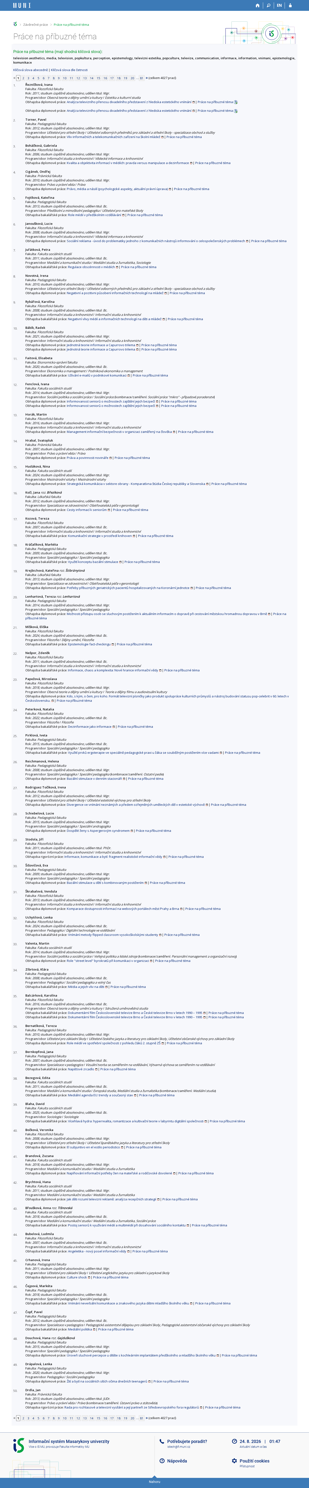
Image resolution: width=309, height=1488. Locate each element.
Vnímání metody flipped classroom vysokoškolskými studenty (113, 934)
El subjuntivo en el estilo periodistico (93, 1147)
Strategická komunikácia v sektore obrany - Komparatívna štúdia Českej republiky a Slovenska (136, 484)
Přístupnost (247, 1466)
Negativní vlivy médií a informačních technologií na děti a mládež (115, 319)
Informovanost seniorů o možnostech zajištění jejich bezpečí (111, 401)
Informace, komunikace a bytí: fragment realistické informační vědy (113, 856)
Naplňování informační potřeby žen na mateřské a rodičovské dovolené (119, 1173)
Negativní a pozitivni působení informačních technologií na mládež (115, 293)
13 (85, 78)
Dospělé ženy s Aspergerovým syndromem (98, 830)
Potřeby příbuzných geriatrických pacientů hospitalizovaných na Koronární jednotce (128, 588)
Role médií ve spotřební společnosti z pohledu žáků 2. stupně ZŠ (114, 1043)
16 (105, 78)
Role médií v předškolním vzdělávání (94, 215)
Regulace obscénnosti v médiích (91, 267)
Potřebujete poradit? (187, 1441)
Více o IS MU (37, 1446)
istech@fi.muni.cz (178, 1446)
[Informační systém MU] (15, 24)
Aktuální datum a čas (253, 1446)
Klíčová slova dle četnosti (69, 70)
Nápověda (177, 1460)
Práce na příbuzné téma (71, 24)
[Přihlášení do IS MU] (290, 5)
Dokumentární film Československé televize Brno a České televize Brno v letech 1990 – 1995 (135, 1013)
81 (141, 78)
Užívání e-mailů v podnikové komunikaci (97, 375)
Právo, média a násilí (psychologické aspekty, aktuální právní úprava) (117, 189)
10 (64, 78)
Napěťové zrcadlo (81, 1069)
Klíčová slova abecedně (30, 70)
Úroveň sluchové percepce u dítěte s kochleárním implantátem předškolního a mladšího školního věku (141, 1355)
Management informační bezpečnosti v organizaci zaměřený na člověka (119, 432)
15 (98, 78)
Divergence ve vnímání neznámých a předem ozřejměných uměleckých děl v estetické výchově (136, 804)
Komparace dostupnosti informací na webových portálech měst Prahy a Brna (123, 908)
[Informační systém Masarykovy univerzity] (22, 5)
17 (112, 78)
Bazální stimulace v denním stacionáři (94, 778)
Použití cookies (254, 1460)
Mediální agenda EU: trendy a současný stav (100, 1095)
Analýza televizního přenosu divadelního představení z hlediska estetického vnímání (129, 102)
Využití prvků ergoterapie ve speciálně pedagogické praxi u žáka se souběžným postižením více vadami (143, 752)
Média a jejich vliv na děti (86, 987)
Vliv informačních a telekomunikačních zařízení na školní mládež (113, 137)
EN (279, 5)
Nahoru (154, 1482)
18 (118, 78)
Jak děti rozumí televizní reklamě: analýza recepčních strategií (111, 1199)
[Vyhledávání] (268, 5)
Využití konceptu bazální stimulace (93, 562)
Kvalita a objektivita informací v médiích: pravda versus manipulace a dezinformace (128, 163)
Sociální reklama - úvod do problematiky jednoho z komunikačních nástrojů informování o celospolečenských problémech (156, 241)
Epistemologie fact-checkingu (89, 644)
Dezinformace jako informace (90, 726)
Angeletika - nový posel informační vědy (97, 1251)
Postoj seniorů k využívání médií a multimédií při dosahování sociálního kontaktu (127, 1225)
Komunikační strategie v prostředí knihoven (100, 536)
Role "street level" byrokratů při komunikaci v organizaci (108, 961)
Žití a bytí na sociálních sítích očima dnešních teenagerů (107, 1381)
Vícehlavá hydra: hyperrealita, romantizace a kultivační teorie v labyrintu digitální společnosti (136, 1121)
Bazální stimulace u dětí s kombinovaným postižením (105, 882)
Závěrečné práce (35, 24)
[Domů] (257, 5)
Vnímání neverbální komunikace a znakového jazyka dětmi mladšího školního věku (128, 1303)
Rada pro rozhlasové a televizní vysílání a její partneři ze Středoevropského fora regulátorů (131, 1407)
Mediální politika (80, 1329)
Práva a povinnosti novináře (87, 458)
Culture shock (77, 1277)
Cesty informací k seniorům (87, 510)
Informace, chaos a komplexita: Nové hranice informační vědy (113, 670)
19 (125, 78)
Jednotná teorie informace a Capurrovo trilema (101, 345)
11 (71, 78)
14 (91, 78)
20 (132, 78)
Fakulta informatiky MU (74, 1446)
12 (78, 78)
